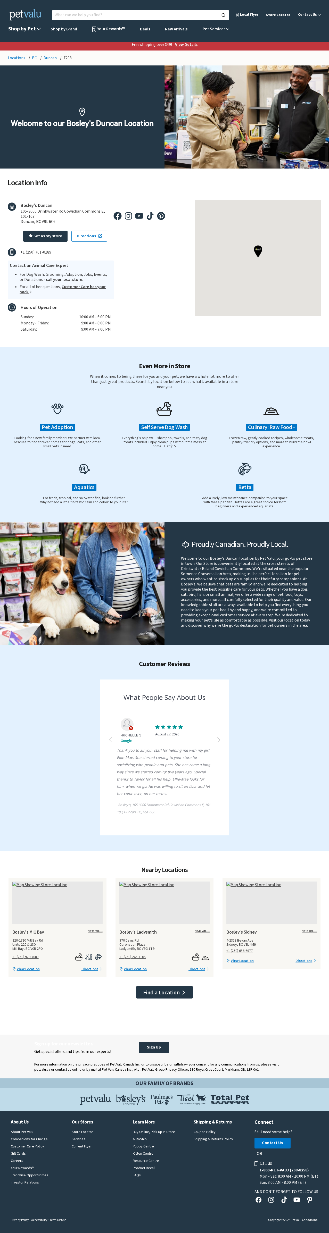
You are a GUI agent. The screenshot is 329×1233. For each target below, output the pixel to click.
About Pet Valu (22, 1132)
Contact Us (272, 1143)
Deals (145, 29)
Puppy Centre (143, 1146)
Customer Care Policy (27, 1146)
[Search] (223, 15)
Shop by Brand (64, 29)
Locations (17, 58)
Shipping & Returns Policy (213, 1139)
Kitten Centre (143, 1153)
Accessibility (39, 1220)
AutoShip (140, 1139)
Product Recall (144, 1168)
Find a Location (162, 992)
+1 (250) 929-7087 (25, 957)
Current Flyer (82, 1146)
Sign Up (154, 1047)
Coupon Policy (205, 1132)
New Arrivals (176, 29)
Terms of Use (58, 1220)
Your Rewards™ (22, 1168)
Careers (17, 1160)
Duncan (50, 58)
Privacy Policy (20, 1220)
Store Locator (278, 15)
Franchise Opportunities (29, 1175)
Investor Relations (25, 1182)
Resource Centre (146, 1160)
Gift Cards (18, 1153)
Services (78, 1139)
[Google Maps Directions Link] (57, 885)
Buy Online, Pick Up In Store (154, 1132)
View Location (28, 969)
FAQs (137, 1175)
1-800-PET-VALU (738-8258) (284, 1170)
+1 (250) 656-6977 (239, 951)
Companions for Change (29, 1139)
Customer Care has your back (63, 289)
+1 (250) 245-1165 (132, 957)
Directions (89, 969)
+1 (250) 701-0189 (35, 252)
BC (35, 58)
